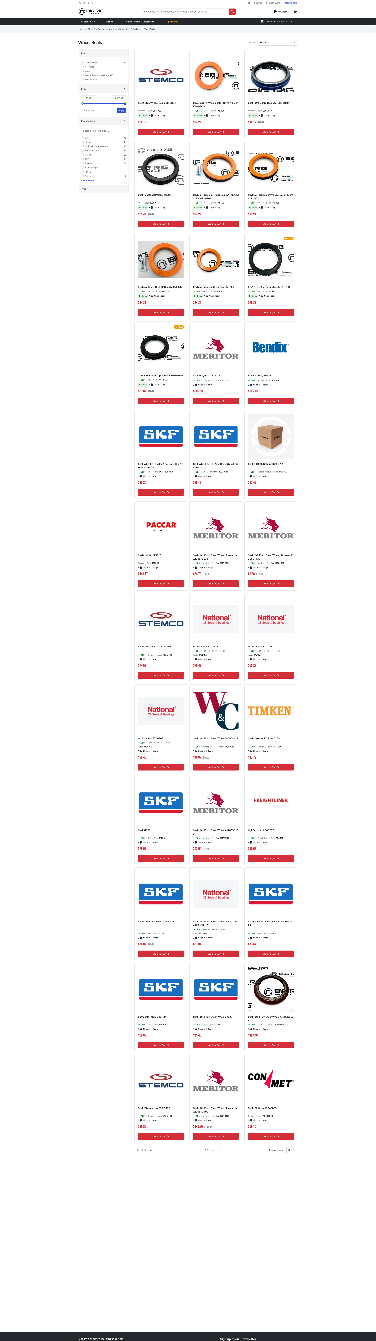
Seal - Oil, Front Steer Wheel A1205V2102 (215, 832)
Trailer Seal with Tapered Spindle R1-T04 (161, 375)
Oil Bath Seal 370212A (205, 646)
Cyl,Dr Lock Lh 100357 (261, 830)
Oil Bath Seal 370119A (260, 646)
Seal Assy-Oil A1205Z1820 (208, 375)
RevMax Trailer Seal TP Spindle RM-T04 (160, 287)
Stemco (141, 110)
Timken (261, 747)
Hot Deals (174, 21)
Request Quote (273, 3)
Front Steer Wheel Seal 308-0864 (157, 102)
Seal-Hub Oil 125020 (149, 555)
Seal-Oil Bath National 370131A (265, 464)
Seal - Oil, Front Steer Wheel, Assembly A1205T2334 (215, 557)
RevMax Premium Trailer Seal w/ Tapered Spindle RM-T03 (216, 196)
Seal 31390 (144, 830)
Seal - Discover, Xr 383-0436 (154, 646)
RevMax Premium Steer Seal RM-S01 (213, 287)
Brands (109, 21)
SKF (140, 202)
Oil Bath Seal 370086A (150, 738)
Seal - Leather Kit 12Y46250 (264, 738)
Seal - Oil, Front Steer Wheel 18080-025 (215, 738)
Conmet (251, 1116)
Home (81, 29)
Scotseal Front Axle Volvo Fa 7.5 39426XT (270, 923)
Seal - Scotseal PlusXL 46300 (154, 194)
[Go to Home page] (91, 11)
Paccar (141, 563)
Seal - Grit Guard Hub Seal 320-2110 (268, 102)
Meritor (206, 380)
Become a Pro (290, 3)
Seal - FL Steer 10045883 (262, 1108)
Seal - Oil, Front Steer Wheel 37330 (157, 921)
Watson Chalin (209, 747)
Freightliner (263, 838)
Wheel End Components (99, 29)
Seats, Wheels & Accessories (140, 21)
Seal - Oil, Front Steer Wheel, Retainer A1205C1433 (270, 557)
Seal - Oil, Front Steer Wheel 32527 (212, 1016)
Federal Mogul (264, 472)
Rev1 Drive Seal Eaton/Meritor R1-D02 (269, 287)
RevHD (206, 110)
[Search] (232, 12)
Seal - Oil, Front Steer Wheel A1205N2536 (270, 1018)
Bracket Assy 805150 (260, 375)
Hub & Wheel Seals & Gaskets (126, 29)
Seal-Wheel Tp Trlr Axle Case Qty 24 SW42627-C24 (215, 466)
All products (87, 21)
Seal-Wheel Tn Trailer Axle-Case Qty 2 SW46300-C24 (160, 466)
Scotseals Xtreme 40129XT (153, 1016)
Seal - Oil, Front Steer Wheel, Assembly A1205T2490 (215, 1110)
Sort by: (253, 42)
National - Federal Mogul (214, 651)
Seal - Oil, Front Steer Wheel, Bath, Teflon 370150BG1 (215, 923)
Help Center (256, 3)
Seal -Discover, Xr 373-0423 (154, 1108)
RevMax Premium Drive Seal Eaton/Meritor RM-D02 (270, 196)
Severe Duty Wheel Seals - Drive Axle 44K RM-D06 (216, 104)
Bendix (261, 380)
